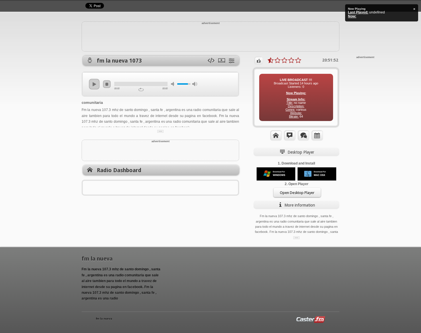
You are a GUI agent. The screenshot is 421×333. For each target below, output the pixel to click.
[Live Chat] (303, 135)
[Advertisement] (210, 37)
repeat (141, 89)
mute (173, 84)
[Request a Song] (290, 135)
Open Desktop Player (297, 193)
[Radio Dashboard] (276, 135)
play (94, 84)
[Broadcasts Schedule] (317, 135)
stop (107, 84)
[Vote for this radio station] (258, 61)
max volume (194, 84)
